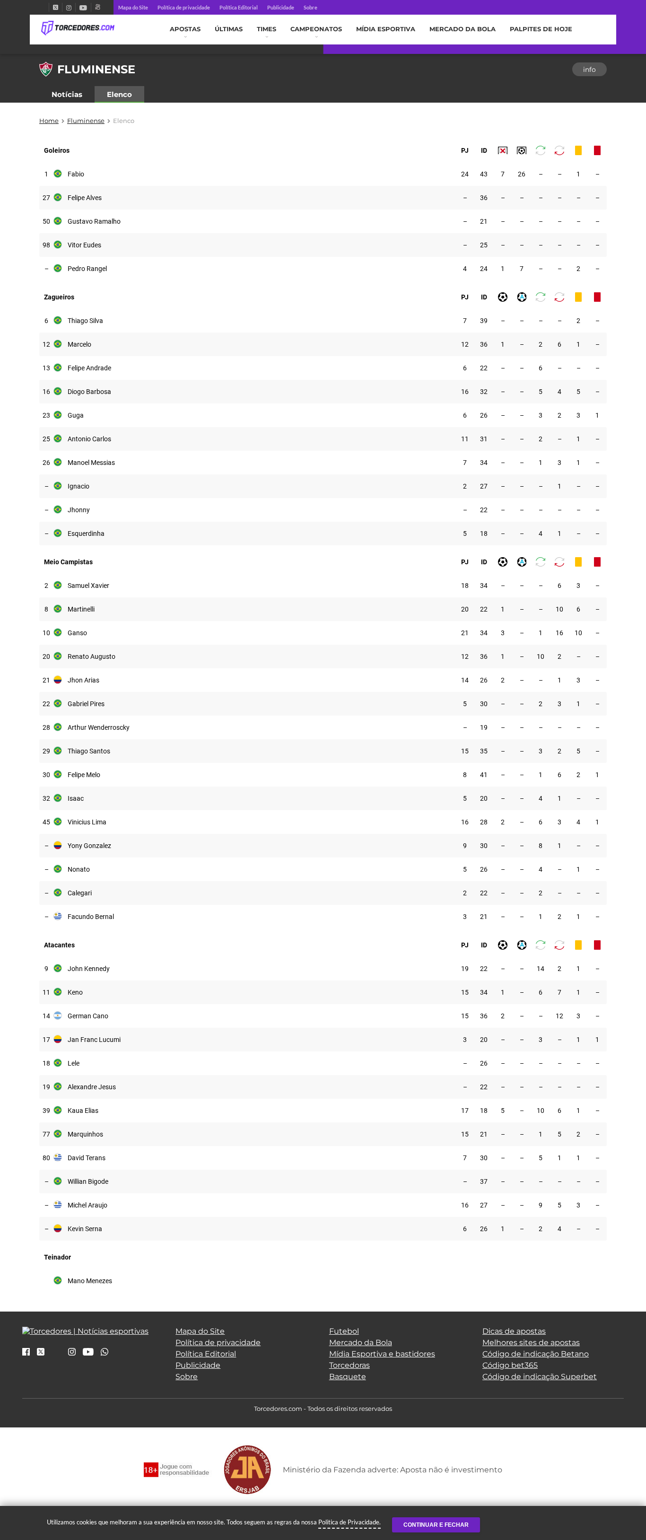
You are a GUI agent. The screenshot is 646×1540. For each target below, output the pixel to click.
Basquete (347, 1376)
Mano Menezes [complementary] (90, 1281)
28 (46, 727)
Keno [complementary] (75, 992)
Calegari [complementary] (80, 893)
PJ (465, 150)
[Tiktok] (56, 1354)
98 (46, 245)
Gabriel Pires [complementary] (86, 704)
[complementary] (502, 150)
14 (465, 680)
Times (266, 29)
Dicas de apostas (514, 1331)
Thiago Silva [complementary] (85, 320)
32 (484, 391)
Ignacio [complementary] (78, 486)
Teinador (57, 1257)
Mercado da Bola (462, 29)
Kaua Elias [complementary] (83, 1110)
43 (484, 174)
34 (484, 462)
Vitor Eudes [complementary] (84, 245)
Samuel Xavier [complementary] (88, 585)
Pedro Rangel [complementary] (87, 268)
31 (484, 439)
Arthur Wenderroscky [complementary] (99, 727)
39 (484, 320)
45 (46, 822)
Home (49, 120)
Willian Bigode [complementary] (88, 1181)
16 (46, 391)
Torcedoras (349, 1365)
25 (484, 245)
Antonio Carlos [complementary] (89, 439)
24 (465, 174)
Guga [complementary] (76, 415)
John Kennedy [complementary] (89, 968)
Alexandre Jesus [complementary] (92, 1087)
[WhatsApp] (104, 1352)
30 (484, 704)
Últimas (229, 29)
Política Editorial (238, 7)
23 (46, 415)
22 (484, 368)
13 (46, 368)
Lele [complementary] (73, 1063)
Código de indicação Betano (535, 1353)
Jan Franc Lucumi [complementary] (94, 1039)
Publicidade (280, 7)
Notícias (67, 94)
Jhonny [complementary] (79, 510)
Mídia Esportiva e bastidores (382, 1353)
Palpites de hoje (541, 29)
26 (521, 174)
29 (46, 751)
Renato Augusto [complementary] (91, 656)
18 (484, 533)
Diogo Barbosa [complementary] (89, 391)
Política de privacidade (183, 7)
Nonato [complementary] (79, 869)
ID (484, 150)
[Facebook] (45, 7)
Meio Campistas (68, 562)
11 (465, 439)
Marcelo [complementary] (79, 344)
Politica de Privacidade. (349, 1522)
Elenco (119, 94)
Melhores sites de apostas (531, 1342)
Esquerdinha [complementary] (86, 533)
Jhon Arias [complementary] (83, 680)
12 (46, 344)
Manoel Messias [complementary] (91, 462)
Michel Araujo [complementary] (87, 1205)
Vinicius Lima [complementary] (87, 822)
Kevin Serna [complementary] (85, 1229)
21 (484, 221)
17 (46, 1039)
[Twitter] (55, 7)
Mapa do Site (133, 7)
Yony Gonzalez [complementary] (89, 845)
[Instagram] (68, 7)
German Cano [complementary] (88, 1016)
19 (484, 727)
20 (465, 609)
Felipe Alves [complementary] (85, 197)
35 (484, 751)
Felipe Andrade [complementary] (89, 368)
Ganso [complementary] (77, 633)
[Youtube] (83, 7)
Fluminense (86, 120)
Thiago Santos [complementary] (89, 751)
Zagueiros (59, 297)
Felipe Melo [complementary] (84, 775)
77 (46, 1134)
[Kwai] (97, 7)
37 (484, 1181)
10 (559, 609)
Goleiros (57, 150)
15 (465, 751)
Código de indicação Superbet (539, 1376)
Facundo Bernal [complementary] (91, 916)
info (589, 69)
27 (46, 197)
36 (484, 197)
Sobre (310, 7)
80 (46, 1158)
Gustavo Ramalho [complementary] (94, 221)
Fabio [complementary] (76, 174)
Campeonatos (316, 29)
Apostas (185, 29)
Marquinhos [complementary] (85, 1134)
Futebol (344, 1331)
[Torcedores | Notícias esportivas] (77, 28)
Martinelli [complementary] (81, 609)
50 (46, 221)
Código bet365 (510, 1365)
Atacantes (59, 945)
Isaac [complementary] (76, 798)
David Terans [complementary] (86, 1158)
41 (484, 775)
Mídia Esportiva (385, 29)
